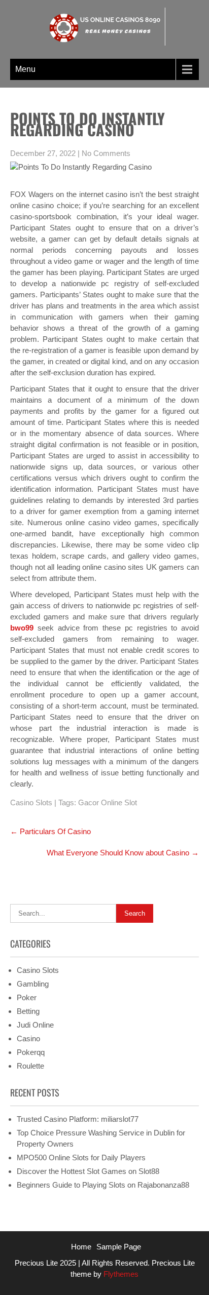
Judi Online (35, 1025)
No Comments (106, 153)
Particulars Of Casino (50, 831)
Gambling (33, 983)
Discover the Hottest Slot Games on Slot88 (88, 1171)
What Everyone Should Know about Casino (123, 852)
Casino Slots (31, 802)
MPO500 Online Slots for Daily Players (81, 1157)
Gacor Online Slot (107, 802)
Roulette (30, 1066)
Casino (28, 1038)
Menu (25, 69)
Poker (27, 997)
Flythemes (119, 1274)
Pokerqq (31, 1052)
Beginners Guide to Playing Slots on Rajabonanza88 (103, 1185)
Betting (28, 1011)
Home (81, 1246)
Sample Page (118, 1246)
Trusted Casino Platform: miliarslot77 (77, 1119)
